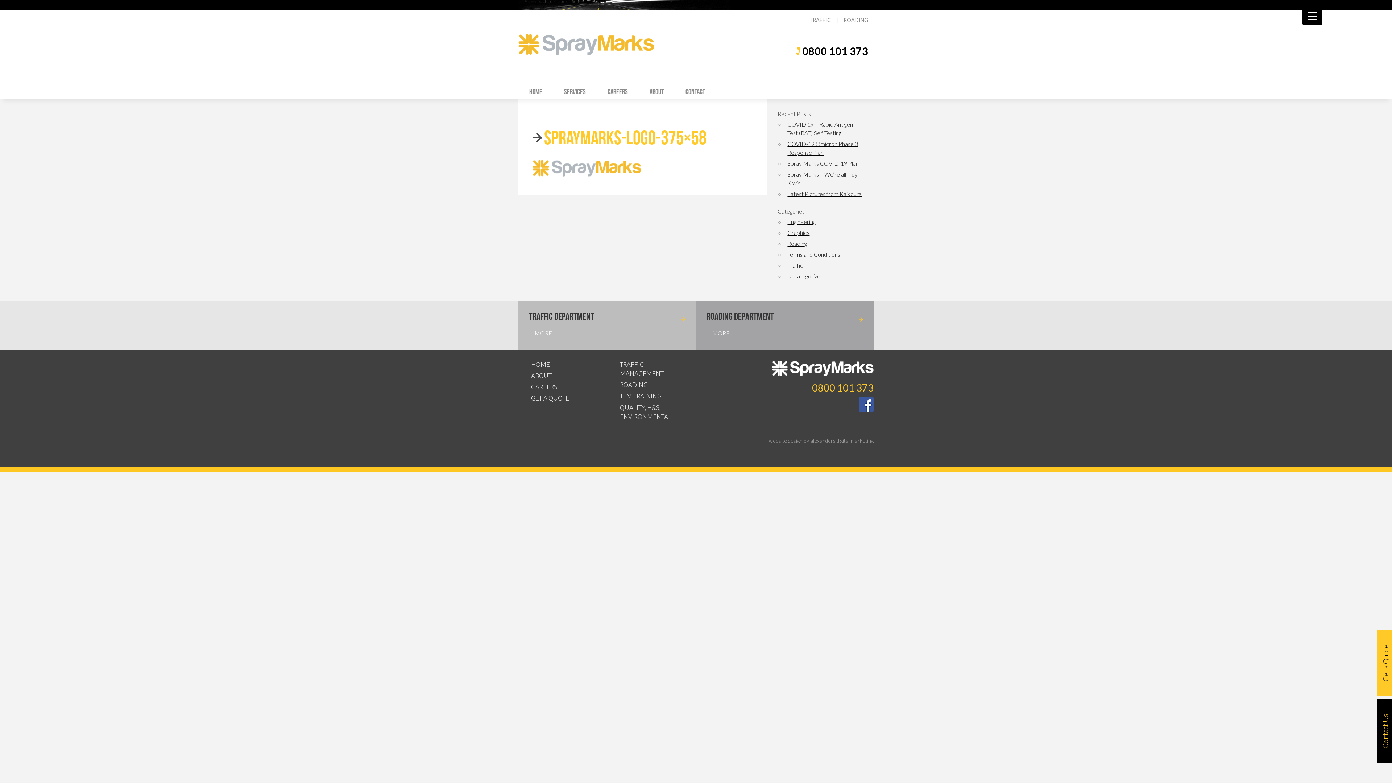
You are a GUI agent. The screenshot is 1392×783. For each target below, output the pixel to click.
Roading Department (740, 316)
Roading (797, 243)
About (657, 91)
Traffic (795, 265)
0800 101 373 (835, 51)
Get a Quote (550, 398)
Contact (695, 91)
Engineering (801, 221)
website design (786, 441)
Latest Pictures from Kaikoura (824, 193)
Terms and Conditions (813, 254)
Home (535, 91)
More (543, 333)
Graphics (798, 232)
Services (575, 91)
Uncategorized (805, 276)
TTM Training (641, 396)
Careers (618, 91)
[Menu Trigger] (1312, 15)
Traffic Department (561, 316)
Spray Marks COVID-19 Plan (823, 163)
